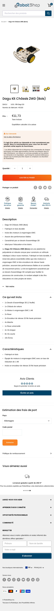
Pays (5, 415)
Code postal (7, 427)
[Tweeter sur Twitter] (45, 187)
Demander (33, 208)
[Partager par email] (49, 187)
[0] (49, 5)
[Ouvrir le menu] (4, 5)
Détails (7, 208)
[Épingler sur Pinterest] (40, 187)
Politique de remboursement (14, 453)
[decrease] (14, 168)
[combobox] (24, 13)
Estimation (10, 442)
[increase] (30, 168)
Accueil (3, 21)
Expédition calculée (19, 124)
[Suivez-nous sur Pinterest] (18, 579)
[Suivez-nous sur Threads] (37, 579)
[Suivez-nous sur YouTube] (23, 579)
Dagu (5, 104)
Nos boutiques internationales (13, 567)
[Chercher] (48, 13)
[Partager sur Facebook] (35, 187)
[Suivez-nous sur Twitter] (9, 579)
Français (38, 567)
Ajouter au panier (27, 178)
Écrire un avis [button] (27, 393)
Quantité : (6, 168)
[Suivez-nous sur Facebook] (4, 579)
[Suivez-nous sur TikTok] (28, 579)
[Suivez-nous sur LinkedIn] (33, 579)
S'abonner (27, 556)
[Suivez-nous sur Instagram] (14, 579)
